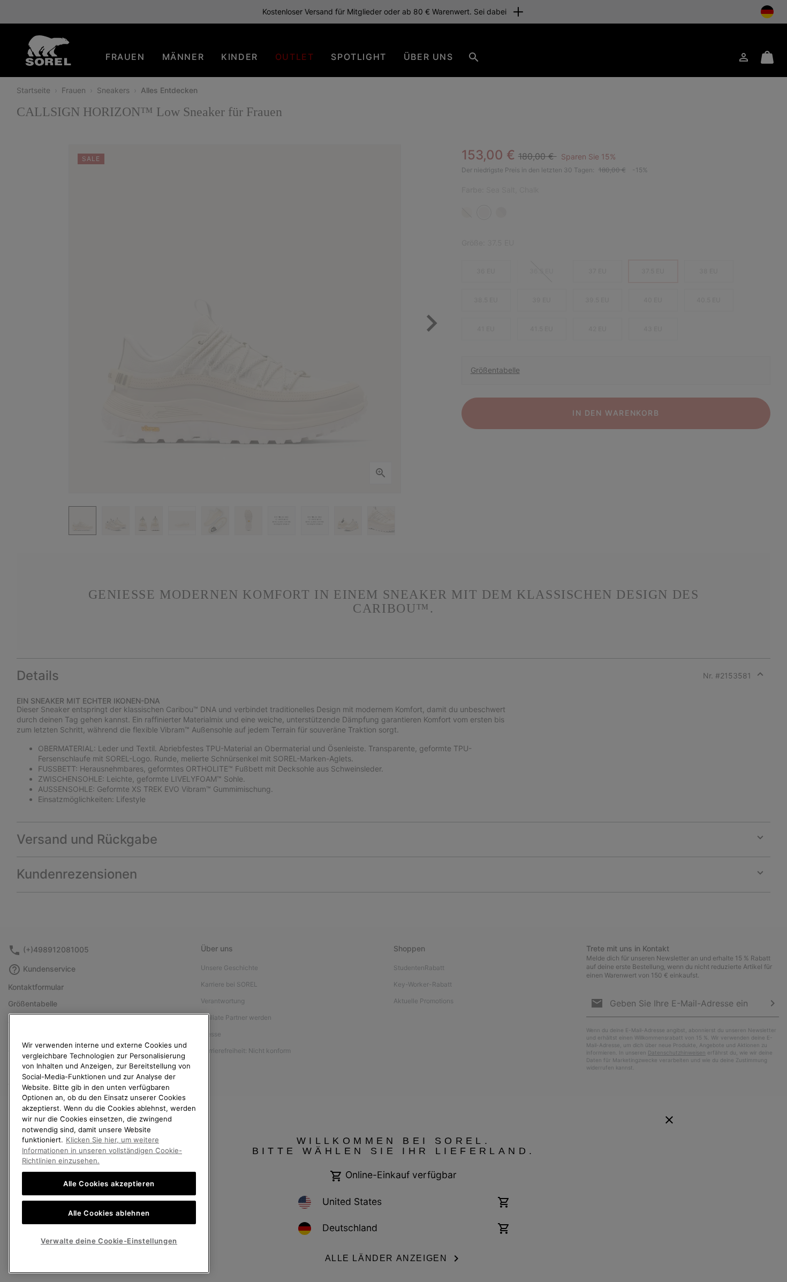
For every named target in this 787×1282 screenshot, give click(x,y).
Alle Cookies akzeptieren (109, 1183)
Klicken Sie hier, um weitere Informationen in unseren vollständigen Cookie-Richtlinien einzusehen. (102, 1150)
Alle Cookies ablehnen (109, 1212)
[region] (109, 1143)
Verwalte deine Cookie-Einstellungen (109, 1241)
